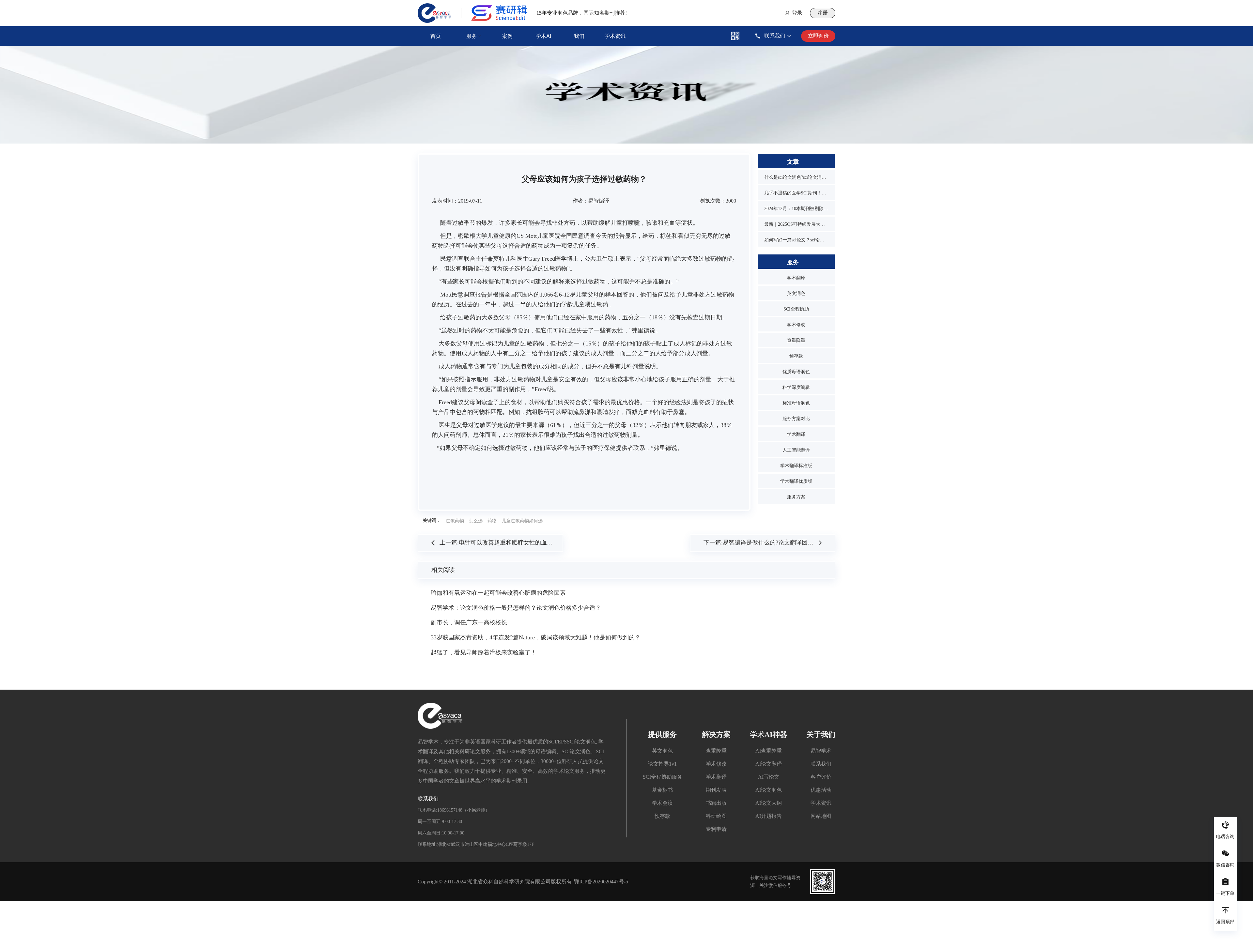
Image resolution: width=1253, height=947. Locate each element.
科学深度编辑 (796, 387)
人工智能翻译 (796, 450)
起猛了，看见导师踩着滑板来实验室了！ (483, 652)
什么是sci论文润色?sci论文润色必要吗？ (796, 177)
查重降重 (796, 340)
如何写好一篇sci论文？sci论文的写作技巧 (796, 239)
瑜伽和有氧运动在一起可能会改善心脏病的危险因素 (498, 592)
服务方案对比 (796, 418)
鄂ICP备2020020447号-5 (601, 881)
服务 (471, 36)
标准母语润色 (796, 403)
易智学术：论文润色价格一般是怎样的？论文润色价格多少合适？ (516, 607)
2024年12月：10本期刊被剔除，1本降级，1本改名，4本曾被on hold (796, 208)
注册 (822, 13)
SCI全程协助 (796, 309)
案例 (507, 36)
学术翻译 (796, 277)
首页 (435, 36)
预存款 (796, 356)
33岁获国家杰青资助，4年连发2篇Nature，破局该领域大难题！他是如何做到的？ (536, 637)
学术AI (543, 36)
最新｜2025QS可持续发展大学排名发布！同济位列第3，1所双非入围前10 (796, 224)
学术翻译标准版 (796, 465)
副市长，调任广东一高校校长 (469, 622)
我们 (579, 36)
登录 (797, 13)
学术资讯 (615, 36)
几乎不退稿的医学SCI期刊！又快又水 (796, 193)
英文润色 (796, 293)
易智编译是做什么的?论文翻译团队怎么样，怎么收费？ (794, 542)
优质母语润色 (796, 371)
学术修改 (796, 324)
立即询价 (818, 35)
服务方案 (796, 497)
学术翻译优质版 (796, 481)
